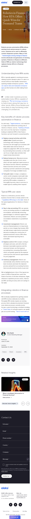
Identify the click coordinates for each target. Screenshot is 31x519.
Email (5, 431)
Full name (6, 424)
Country (5, 445)
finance (4, 352)
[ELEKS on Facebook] (10, 504)
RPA (25, 352)
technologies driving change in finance (15, 56)
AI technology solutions (19, 101)
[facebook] (3, 360)
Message (6, 459)
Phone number (7, 438)
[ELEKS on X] (15, 504)
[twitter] (8, 360)
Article (10, 29)
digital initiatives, (16, 123)
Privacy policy (16, 511)
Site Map (25, 511)
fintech (11, 352)
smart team (7, 309)
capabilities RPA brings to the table (13, 200)
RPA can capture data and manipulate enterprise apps (14, 86)
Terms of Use (6, 511)
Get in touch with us (22, 311)
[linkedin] (13, 360)
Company (6, 452)
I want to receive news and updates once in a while (17, 465)
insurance (18, 352)
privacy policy (4, 471)
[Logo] (4, 2)
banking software (24, 128)
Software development (20, 29)
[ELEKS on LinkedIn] (20, 504)
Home (4, 29)
